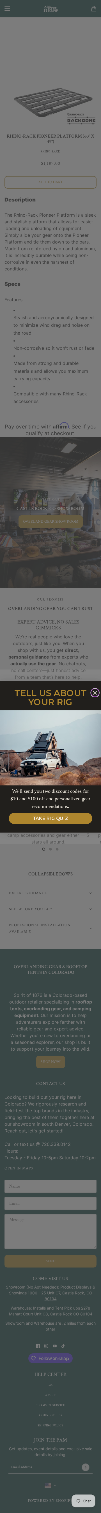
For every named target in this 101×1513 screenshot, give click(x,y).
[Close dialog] (95, 693)
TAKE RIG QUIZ (50, 818)
